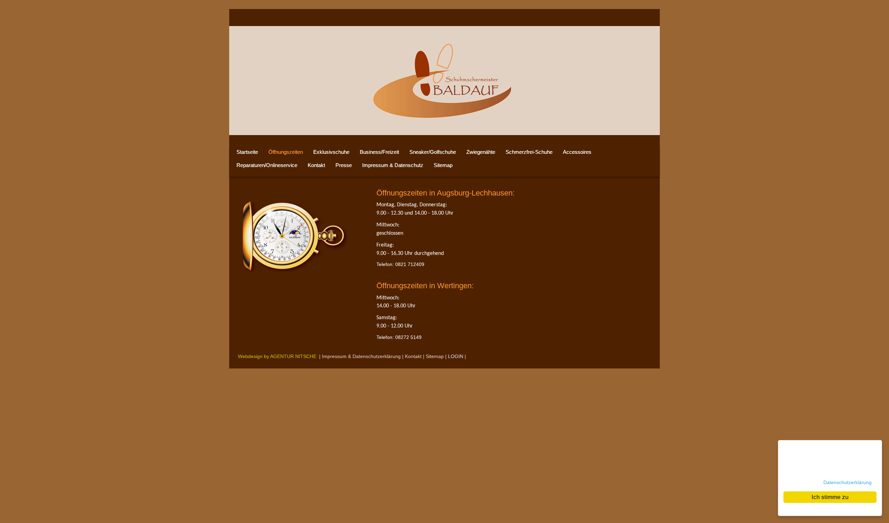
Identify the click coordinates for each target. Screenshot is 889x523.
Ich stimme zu (830, 497)
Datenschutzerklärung (847, 482)
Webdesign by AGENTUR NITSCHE (277, 356)
